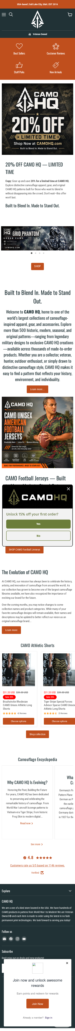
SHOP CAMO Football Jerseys (24, 549)
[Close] (68, 489)
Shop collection (37, 734)
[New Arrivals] (55, 68)
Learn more (11, 630)
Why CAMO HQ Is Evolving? (27, 782)
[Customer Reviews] (55, 49)
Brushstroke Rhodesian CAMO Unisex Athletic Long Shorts (17, 705)
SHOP (37, 266)
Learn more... (37, 389)
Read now (25, 823)
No (38, 535)
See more (36, 844)
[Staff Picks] (19, 68)
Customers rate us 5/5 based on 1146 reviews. (37, 865)
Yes (38, 524)
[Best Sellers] (19, 49)
